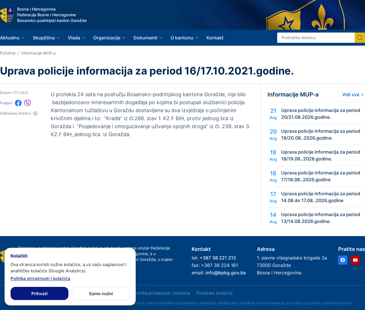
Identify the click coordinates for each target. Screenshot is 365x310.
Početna (7, 53)
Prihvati (39, 293)
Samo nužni (101, 293)
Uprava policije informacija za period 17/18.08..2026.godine (320, 176)
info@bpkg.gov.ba (226, 272)
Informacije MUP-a (38, 53)
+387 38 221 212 (218, 258)
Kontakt (215, 38)
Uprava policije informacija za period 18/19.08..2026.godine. (320, 155)
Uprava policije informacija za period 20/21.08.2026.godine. (320, 113)
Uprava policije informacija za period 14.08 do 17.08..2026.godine (320, 197)
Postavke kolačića (214, 293)
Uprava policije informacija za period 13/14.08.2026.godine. (320, 218)
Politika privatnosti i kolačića (161, 293)
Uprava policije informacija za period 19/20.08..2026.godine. (320, 134)
